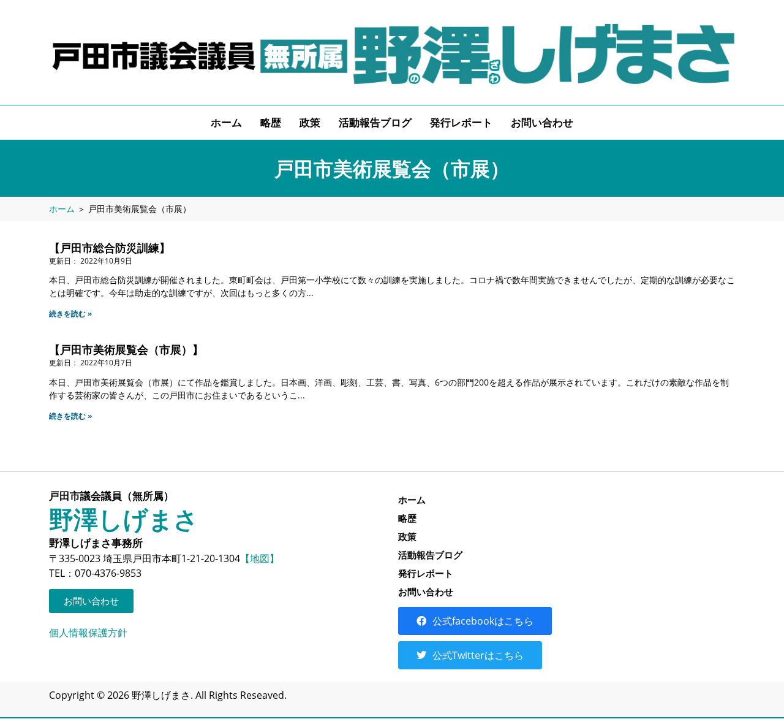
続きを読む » (70, 313)
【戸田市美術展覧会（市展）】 (126, 349)
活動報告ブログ (375, 122)
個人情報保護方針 (88, 632)
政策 (310, 122)
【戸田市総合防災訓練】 (109, 247)
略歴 (270, 122)
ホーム (226, 122)
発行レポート (461, 122)
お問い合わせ (542, 122)
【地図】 (259, 558)
